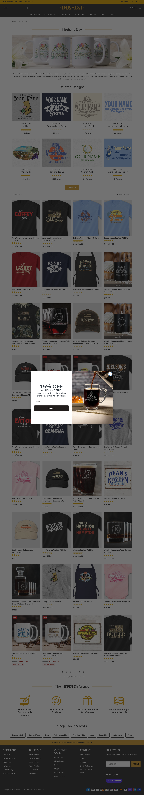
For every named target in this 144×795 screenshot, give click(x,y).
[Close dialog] (110, 374)
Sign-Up (51, 408)
